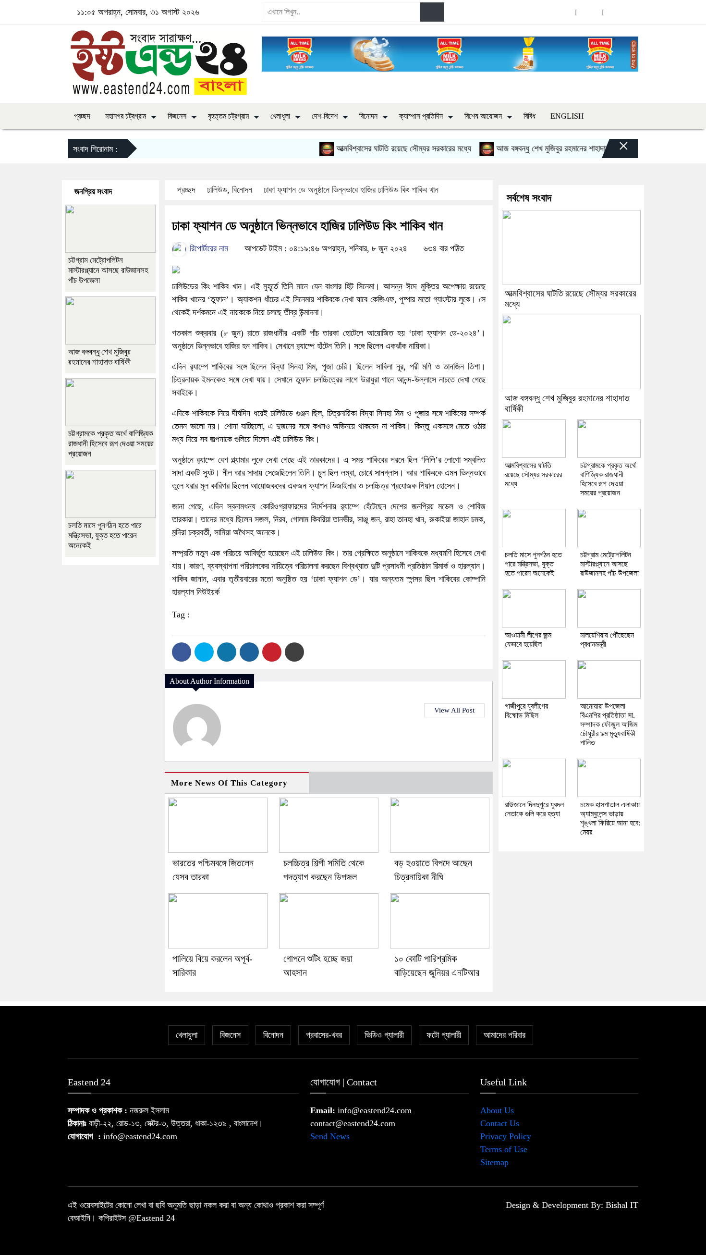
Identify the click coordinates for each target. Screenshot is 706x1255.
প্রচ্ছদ (82, 116)
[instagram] (589, 12)
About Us (497, 1110)
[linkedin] (616, 12)
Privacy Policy (505, 1136)
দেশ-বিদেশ (325, 116)
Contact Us (499, 1123)
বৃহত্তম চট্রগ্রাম (228, 116)
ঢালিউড (217, 190)
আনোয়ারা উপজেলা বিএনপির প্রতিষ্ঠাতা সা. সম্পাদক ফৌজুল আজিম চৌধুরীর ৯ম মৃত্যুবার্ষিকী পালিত (608, 724)
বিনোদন (368, 116)
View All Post (454, 710)
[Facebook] (181, 652)
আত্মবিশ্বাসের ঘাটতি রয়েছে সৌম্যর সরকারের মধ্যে (387, 148)
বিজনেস (177, 116)
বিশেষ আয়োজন (483, 116)
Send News (330, 1136)
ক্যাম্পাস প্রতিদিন (421, 116)
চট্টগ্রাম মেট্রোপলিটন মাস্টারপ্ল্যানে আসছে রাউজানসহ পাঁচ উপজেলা (108, 270)
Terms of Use (503, 1149)
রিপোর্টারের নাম (207, 248)
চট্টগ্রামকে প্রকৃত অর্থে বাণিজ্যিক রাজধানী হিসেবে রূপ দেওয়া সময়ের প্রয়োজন (111, 443)
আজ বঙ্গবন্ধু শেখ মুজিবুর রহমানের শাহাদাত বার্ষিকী (546, 148)
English (567, 116)
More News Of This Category (229, 782)
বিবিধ (529, 116)
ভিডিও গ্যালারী (384, 1035)
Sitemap (494, 1162)
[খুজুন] (432, 12)
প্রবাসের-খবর (324, 1035)
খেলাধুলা (280, 116)
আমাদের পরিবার (504, 1035)
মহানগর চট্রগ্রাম (125, 116)
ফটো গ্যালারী (443, 1035)
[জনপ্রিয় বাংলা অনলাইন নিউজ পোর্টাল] (159, 62)
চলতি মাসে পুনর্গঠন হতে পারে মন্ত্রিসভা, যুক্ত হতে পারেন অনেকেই (105, 535)
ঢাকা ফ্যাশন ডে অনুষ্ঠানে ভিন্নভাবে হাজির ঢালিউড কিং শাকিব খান (351, 190)
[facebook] (562, 12)
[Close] (615, 150)
